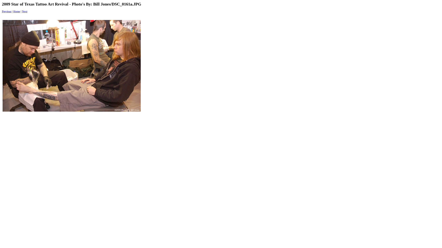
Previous (6, 11)
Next (24, 11)
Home (16, 11)
